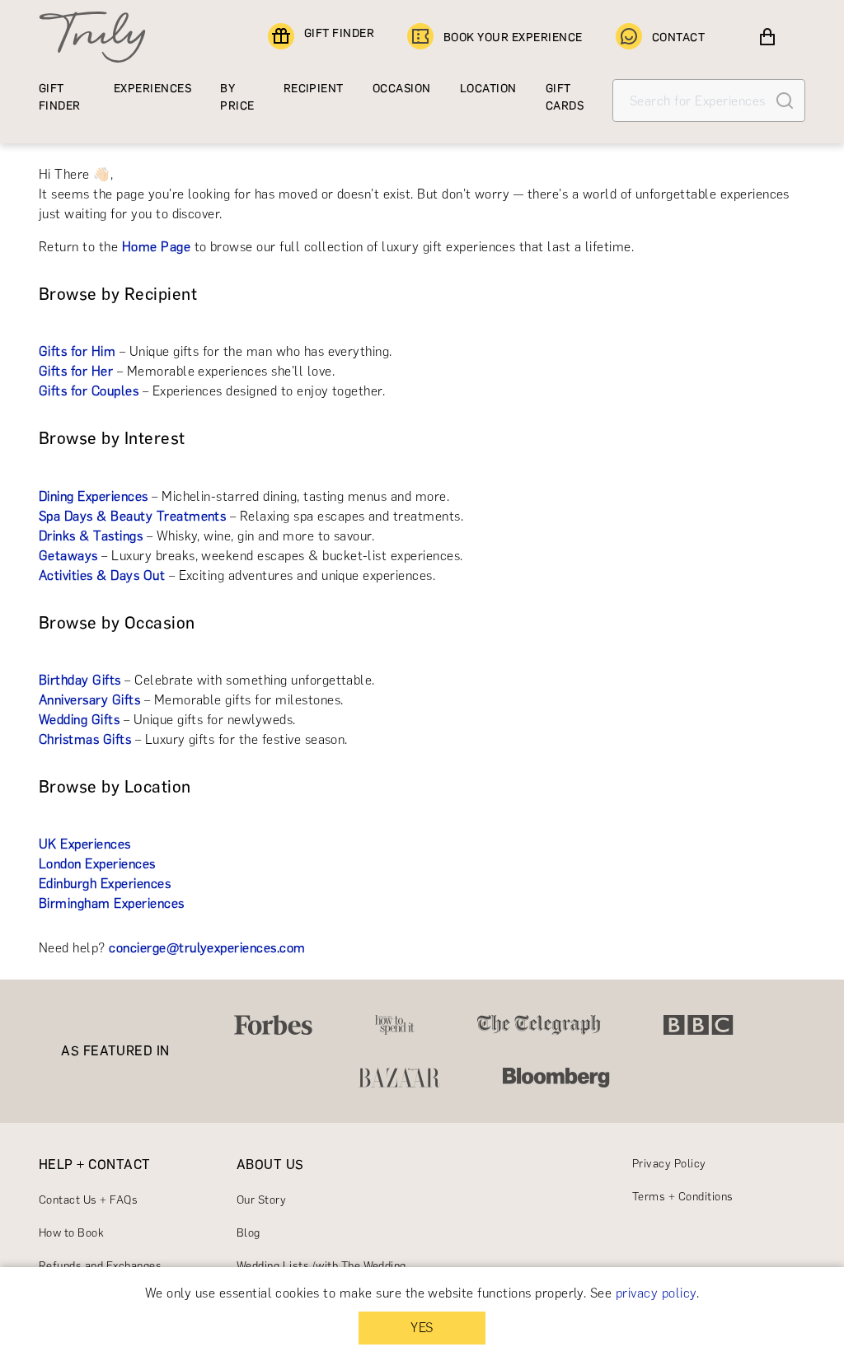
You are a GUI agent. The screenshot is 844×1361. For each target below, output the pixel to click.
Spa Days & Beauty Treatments (132, 516)
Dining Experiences (93, 496)
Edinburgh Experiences (105, 883)
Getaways (68, 556)
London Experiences (97, 864)
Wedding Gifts (79, 719)
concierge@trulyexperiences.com (207, 948)
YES (421, 1327)
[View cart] (767, 37)
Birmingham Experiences (112, 903)
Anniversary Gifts (89, 700)
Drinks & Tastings (91, 536)
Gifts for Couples (88, 391)
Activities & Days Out (102, 575)
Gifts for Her (76, 371)
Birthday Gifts (80, 680)
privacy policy (656, 1293)
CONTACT (678, 37)
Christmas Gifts (85, 739)
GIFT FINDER (339, 33)
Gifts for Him (77, 351)
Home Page (156, 247)
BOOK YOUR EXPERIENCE (513, 37)
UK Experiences (85, 844)
